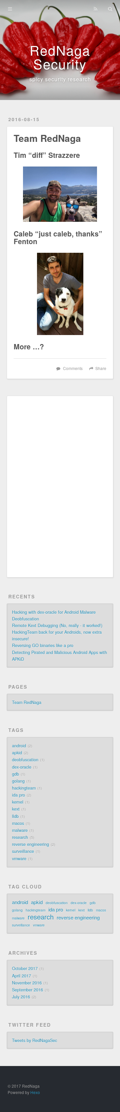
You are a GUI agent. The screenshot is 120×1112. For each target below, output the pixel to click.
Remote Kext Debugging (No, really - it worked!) (57, 625)
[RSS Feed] (95, 9)
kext (16, 809)
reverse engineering (30, 844)
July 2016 (21, 997)
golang (18, 781)
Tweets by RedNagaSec (34, 1040)
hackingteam (24, 788)
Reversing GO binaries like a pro (42, 645)
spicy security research (60, 79)
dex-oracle (21, 767)
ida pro (18, 795)
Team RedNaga (26, 702)
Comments (73, 368)
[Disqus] (60, 486)
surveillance (23, 851)
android (19, 746)
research (20, 837)
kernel (17, 802)
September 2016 (27, 990)
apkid (17, 753)
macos (18, 823)
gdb (15, 774)
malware (20, 830)
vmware (19, 859)
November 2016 (27, 983)
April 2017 (21, 976)
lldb (15, 816)
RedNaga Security (60, 56)
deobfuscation (25, 760)
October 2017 (25, 968)
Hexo (35, 1092)
